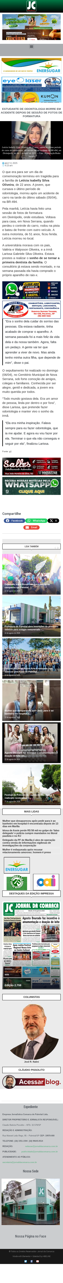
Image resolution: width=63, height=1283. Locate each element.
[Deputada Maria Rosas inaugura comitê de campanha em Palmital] (31, 574)
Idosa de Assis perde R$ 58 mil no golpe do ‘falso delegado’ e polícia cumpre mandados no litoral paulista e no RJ (30, 833)
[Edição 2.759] (31, 945)
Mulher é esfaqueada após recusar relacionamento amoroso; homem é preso (26, 851)
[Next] (58, 548)
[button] (31, 46)
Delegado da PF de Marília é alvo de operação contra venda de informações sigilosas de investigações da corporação (28, 843)
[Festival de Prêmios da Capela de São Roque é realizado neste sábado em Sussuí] (31, 785)
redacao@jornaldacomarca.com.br (41, 1146)
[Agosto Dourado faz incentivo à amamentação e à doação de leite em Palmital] (31, 742)
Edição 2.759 (13, 985)
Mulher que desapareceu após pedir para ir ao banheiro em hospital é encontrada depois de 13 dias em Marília (30, 824)
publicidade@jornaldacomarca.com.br (39, 1151)
